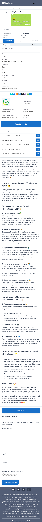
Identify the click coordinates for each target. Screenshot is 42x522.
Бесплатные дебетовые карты (12, 135)
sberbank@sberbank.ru (9, 117)
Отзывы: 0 (7, 29)
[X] (22, 94)
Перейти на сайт (21, 124)
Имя (4, 454)
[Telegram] (19, 94)
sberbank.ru (6, 111)
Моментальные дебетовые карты (13, 154)
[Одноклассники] (17, 94)
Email (4, 463)
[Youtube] (13, 489)
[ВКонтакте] (14, 94)
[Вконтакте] (18, 489)
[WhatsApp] (28, 94)
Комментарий (7, 429)
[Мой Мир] (30, 94)
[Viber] (25, 94)
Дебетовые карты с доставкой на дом (15, 144)
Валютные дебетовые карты (12, 140)
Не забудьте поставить (12, 471)
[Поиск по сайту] (35, 3)
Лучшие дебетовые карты (11, 149)
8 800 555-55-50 (28, 111)
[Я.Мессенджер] (11, 94)
